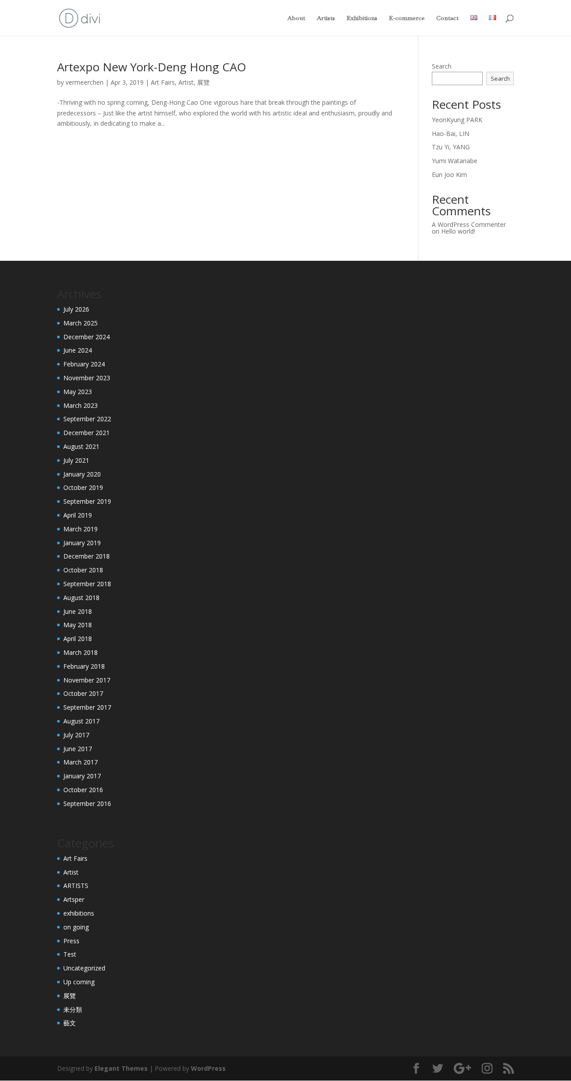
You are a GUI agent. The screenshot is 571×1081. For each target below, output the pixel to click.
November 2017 (86, 680)
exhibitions (78, 913)
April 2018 (77, 638)
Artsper (73, 899)
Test (69, 954)
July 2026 (76, 309)
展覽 (203, 82)
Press (71, 941)
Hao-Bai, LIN (450, 133)
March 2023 (80, 405)
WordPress (208, 1068)
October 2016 (83, 789)
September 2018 (87, 584)
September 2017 (87, 707)
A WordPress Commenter (469, 224)
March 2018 (80, 652)
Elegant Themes (121, 1068)
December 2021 (86, 432)
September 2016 (87, 803)
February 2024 (84, 364)
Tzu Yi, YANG (451, 147)
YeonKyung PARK (457, 119)
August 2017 (81, 721)
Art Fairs (163, 82)
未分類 (72, 1009)
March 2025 (80, 323)
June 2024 (77, 350)
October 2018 (83, 570)
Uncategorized (84, 968)
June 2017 (77, 748)
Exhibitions (362, 18)
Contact (447, 18)
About (296, 18)
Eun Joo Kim (449, 174)
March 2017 (80, 762)
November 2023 (86, 378)
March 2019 (80, 529)
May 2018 (77, 625)
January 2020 (82, 474)
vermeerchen (84, 82)
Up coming (79, 982)
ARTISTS (75, 885)
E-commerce (407, 18)
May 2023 (77, 391)
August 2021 (81, 446)
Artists (326, 18)
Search (441, 66)
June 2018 (77, 611)
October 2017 (83, 693)
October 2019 (83, 487)
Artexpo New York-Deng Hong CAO (151, 67)
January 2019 (82, 542)
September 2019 (87, 501)
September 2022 (87, 419)
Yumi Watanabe (454, 160)
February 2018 (84, 666)
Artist (186, 82)
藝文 (69, 1023)
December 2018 (86, 556)
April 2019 (77, 515)
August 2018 (81, 597)
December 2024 (86, 337)
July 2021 (76, 460)
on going (76, 927)
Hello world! (458, 231)
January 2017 (82, 776)
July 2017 (76, 735)
